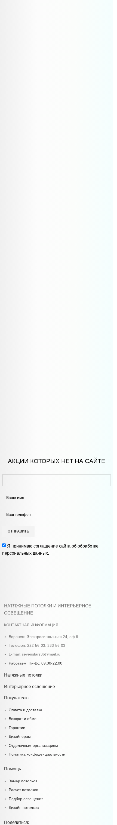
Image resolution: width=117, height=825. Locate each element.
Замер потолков (23, 781)
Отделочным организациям (33, 745)
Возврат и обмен (24, 718)
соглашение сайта (51, 546)
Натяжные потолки (23, 675)
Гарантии (17, 727)
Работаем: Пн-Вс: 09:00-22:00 (35, 663)
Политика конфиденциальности (37, 754)
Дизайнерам (20, 736)
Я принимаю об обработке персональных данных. (50, 549)
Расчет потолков (23, 790)
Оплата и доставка (25, 710)
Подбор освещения (26, 799)
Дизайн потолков (24, 807)
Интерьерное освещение (29, 686)
